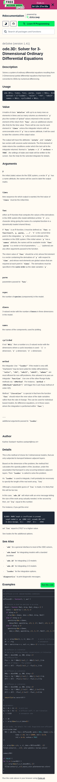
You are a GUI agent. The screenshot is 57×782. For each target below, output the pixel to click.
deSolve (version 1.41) (16, 43)
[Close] (53, 5)
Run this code (48, 585)
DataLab (41, 778)
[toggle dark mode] (5, 23)
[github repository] (13, 23)
